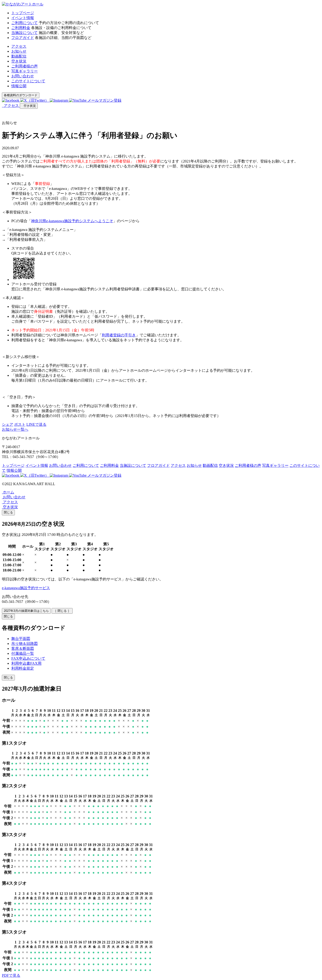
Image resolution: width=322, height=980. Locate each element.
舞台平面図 (20, 639)
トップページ (22, 13)
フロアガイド (22, 38)
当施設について (24, 33)
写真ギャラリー (24, 71)
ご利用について (24, 23)
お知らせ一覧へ (15, 429)
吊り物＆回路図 (24, 644)
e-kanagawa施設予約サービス (26, 588)
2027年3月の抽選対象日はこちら (26, 611)
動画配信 (18, 56)
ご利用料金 (20, 28)
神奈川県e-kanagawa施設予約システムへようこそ (72, 221)
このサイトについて (28, 81)
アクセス (18, 46)
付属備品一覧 (22, 653)
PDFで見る (11, 975)
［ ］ (62, 611)
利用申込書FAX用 (26, 663)
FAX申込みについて (28, 658)
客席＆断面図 (22, 648)
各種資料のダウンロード (20, 95)
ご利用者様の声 (24, 66)
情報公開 (18, 86)
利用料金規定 (22, 668)
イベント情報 (22, 18)
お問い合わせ (22, 76)
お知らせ (18, 51)
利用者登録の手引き (119, 335)
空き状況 (18, 61)
